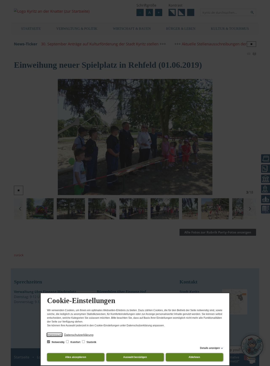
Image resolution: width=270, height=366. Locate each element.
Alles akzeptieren (75, 357)
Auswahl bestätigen (135, 357)
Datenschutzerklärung (78, 334)
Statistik (91, 342)
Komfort (75, 342)
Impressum (54, 334)
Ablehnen (194, 357)
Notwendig (58, 342)
